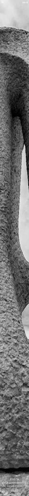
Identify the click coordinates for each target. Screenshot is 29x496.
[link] (25, 2)
